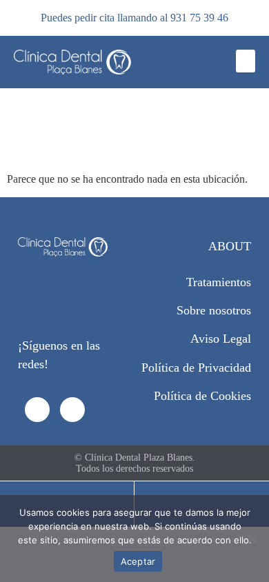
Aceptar (138, 561)
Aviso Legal (220, 338)
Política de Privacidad (196, 367)
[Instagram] (72, 409)
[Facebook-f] (37, 409)
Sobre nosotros (214, 310)
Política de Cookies (202, 396)
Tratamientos (218, 282)
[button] (245, 61)
